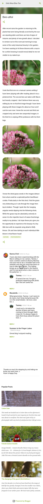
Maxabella (14, 293)
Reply (12, 289)
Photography (16, 237)
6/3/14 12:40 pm (23, 293)
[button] (4, 22)
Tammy (19, 275)
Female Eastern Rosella (9, 444)
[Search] (40, 3)
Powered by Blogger (23, 501)
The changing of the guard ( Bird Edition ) (16, 479)
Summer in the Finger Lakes (21, 328)
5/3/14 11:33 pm (24, 254)
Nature (5, 237)
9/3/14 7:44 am (27, 275)
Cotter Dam (6, 408)
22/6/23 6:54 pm (15, 330)
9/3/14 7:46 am (27, 305)
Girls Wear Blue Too (13, 3)
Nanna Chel (14, 254)
